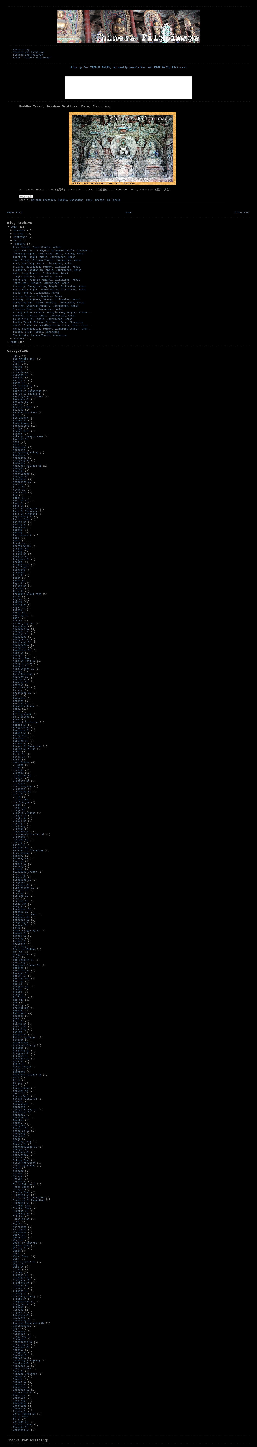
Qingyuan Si (21, 1053)
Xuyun (17, 1328)
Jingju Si (19, 816)
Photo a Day (21, 49)
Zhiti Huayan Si (24, 1414)
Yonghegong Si (22, 1342)
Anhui (17, 364)
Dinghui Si (20, 548)
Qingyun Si (20, 1056)
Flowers (18, 589)
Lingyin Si (20, 890)
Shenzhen (19, 1136)
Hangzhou (19, 698)
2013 (14, 227)
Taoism (17, 1179)
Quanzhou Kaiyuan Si (27, 1075)
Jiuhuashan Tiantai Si (28, 834)
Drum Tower (20, 567)
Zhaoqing (19, 1395)
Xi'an (17, 1270)
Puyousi (18, 1040)
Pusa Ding (19, 1029)
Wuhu (16, 1253)
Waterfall (19, 1237)
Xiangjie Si (21, 1278)
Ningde (17, 992)
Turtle (17, 1224)
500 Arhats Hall (24, 359)
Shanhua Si (20, 1117)
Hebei (17, 709)
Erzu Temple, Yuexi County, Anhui (37, 247)
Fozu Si (18, 591)
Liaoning (19, 874)
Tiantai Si (20, 1211)
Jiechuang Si (22, 791)
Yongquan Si (21, 1347)
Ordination (20, 1008)
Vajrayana (19, 1229)
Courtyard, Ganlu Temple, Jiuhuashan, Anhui (44, 257)
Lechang (18, 866)
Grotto (99, 200)
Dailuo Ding (21, 519)
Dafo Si (18, 506)
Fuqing (17, 602)
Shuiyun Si (20, 1149)
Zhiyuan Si (20, 1422)
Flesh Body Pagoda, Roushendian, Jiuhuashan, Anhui (49, 289)
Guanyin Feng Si (24, 661)
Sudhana (18, 1171)
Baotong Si (20, 402)
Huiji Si (19, 754)
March (18, 240)
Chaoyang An (21, 460)
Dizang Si (19, 554)
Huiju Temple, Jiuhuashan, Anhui (36, 293)
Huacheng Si (21, 730)
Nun (15, 1002)
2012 (14, 342)
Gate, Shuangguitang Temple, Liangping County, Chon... (52, 329)
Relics (17, 1083)
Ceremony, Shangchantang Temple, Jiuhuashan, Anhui (49, 286)
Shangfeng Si (22, 1112)
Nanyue (17, 984)
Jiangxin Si (21, 781)
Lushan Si (19, 941)
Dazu (89, 200)
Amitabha (19, 362)
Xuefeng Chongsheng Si (28, 1323)
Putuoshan (19, 1035)
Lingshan (19, 882)
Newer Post (14, 212)
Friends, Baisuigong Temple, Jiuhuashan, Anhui (46, 267)
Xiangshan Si (22, 1280)
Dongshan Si (21, 559)
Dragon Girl (21, 564)
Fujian (17, 599)
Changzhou (19, 458)
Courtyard (19, 492)
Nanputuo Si (21, 970)
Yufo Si (18, 1371)
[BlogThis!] (23, 196)
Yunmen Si (19, 1376)
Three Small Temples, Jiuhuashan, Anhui (41, 283)
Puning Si (19, 1024)
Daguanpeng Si (22, 516)
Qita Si (18, 1061)
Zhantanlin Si (22, 1392)
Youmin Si (19, 1358)
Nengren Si (20, 986)
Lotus (17, 928)
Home (128, 212)
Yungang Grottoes (25, 1374)
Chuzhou (18, 484)
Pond (16, 1018)
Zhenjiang (19, 1406)
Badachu (18, 378)
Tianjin (18, 1189)
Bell (16, 415)
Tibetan (18, 1216)
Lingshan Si (21, 885)
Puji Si (18, 1021)
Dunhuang (19, 570)
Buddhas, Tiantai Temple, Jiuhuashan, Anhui (44, 316)
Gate (16, 618)
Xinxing (18, 1310)
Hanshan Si (20, 703)
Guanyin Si (20, 666)
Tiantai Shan (22, 1208)
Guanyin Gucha (22, 663)
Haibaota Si (21, 687)
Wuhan (17, 1251)
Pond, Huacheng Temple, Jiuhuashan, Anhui (43, 263)
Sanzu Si (19, 1093)
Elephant (19, 573)
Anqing (17, 367)
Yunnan (17, 1379)
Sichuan (18, 1157)
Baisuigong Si (22, 386)
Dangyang (19, 527)
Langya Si (19, 864)
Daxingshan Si (22, 535)
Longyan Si (20, 925)
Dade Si (18, 503)
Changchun (19, 447)
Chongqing (76, 200)
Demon (17, 540)
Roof (16, 1085)
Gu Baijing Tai (23, 623)
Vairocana (19, 1227)
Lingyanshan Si (23, 888)
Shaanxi (18, 1101)
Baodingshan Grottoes (28, 396)
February (20, 244)
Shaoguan (19, 1125)
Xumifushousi (22, 1326)
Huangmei (19, 738)
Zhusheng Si (21, 1430)
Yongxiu (18, 1350)
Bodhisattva (21, 426)
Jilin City (20, 799)
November (20, 230)
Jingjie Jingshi (24, 813)
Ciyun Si (19, 490)
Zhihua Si (19, 1411)
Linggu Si (19, 877)
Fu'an (17, 597)
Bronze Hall (21, 431)
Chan (16, 444)
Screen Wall (21, 1096)
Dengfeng (19, 543)
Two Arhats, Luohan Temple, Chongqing (40, 335)
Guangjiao (19, 637)
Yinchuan (19, 1334)
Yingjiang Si (22, 1336)
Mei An (17, 952)
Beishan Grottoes (43, 200)
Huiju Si (19, 757)
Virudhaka (19, 1232)
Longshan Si (21, 920)
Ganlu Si (19, 613)
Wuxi (16, 1259)
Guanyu (17, 671)
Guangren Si (21, 639)
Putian (17, 1032)
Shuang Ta (19, 1144)
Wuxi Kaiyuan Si (24, 1262)
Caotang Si (20, 439)
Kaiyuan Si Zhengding (28, 850)
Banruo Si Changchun (27, 391)
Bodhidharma (21, 423)
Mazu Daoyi (20, 946)
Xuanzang (19, 1318)
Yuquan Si (19, 1382)
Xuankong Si (21, 1315)
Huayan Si (19, 743)
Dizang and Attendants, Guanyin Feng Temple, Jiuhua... (52, 312)
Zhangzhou (19, 1387)
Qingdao (18, 1048)
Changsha (19, 450)
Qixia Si (19, 1064)
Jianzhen (19, 783)
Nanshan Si (20, 973)
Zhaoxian (19, 1398)
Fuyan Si (19, 607)
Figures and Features (28, 55)
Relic (17, 1080)
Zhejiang (19, 1400)
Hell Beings (21, 717)
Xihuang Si (20, 1291)
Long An (18, 906)
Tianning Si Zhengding (28, 1200)
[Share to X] (26, 196)
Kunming (18, 861)
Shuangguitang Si (25, 1147)
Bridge (17, 428)
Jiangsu (18, 773)
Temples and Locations (28, 52)
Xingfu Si (19, 1299)
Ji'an (17, 767)
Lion (16, 898)
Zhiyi (17, 1419)
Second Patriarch (25, 1099)
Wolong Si (19, 1248)
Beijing (18, 410)
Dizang (17, 551)
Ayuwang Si (20, 375)
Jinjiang (19, 826)
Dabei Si (19, 498)
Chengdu (18, 471)
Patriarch (19, 1013)
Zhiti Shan (20, 1416)
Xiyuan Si (19, 1312)
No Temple (113, 200)
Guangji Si (20, 634)
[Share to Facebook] (29, 196)
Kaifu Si (19, 845)
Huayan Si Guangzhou (27, 746)
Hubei (17, 751)
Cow (15, 495)
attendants (20, 372)
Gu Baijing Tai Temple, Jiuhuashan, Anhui (43, 319)
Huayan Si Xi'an (24, 749)
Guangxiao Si (22, 642)
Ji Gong (18, 765)
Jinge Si (19, 810)
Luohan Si (19, 933)
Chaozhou (19, 463)
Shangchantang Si (25, 1109)
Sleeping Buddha (24, 1165)
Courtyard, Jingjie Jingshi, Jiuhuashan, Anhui (46, 280)
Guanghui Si (21, 631)
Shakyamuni (20, 1104)
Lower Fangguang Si (26, 930)
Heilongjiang (22, 714)
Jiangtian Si (22, 775)
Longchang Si (22, 909)
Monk (16, 957)
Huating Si (20, 741)
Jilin (17, 797)
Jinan (17, 805)
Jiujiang (19, 837)
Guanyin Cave (22, 658)
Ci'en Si (19, 487)
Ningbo (17, 989)
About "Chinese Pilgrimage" (32, 57)
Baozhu (17, 404)
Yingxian (19, 1339)
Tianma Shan (21, 1192)
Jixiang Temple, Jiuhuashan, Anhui (37, 296)
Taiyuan (18, 1176)
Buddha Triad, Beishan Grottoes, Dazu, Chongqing (48, 322)
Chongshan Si (22, 482)
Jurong (17, 842)
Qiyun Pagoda (22, 1067)
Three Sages (21, 1187)
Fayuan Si (19, 586)
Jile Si (18, 794)
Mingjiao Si (21, 954)
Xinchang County (24, 1296)
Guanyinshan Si (23, 669)
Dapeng (17, 530)
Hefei (17, 711)
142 (15, 356)
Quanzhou (19, 1072)
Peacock (18, 1016)
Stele (17, 1168)
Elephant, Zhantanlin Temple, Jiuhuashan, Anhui (47, 270)
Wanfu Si (19, 1235)
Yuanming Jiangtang (26, 1360)
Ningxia (18, 994)
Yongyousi (19, 1352)
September (21, 237)
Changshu (19, 455)
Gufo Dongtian (22, 674)
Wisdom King (21, 1245)
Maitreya (19, 944)
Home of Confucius (25, 722)
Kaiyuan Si (20, 848)
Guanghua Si (21, 629)
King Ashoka (21, 853)
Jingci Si (19, 808)
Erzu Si (18, 575)
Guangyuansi (21, 645)
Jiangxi (18, 778)
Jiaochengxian (22, 786)
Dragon (17, 562)
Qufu (16, 1077)
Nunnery (18, 1005)
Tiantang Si (21, 1213)
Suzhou (17, 1173)
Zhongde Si (20, 1427)
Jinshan (18, 829)
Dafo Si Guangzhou (25, 508)
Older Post (242, 212)
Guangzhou (19, 647)
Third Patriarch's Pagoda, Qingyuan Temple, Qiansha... (52, 250)
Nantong (18, 981)
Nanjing (18, 968)
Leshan (17, 869)
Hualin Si (19, 733)
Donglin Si (20, 556)
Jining (17, 824)
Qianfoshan (20, 1043)
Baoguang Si (21, 399)
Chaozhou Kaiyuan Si (27, 466)
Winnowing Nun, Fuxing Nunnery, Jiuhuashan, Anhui (48, 302)
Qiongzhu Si (21, 1059)
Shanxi (17, 1123)
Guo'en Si (19, 679)
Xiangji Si (20, 1275)
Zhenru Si (19, 1408)
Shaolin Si (20, 1128)
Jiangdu (18, 770)
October (19, 233)
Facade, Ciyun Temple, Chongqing (36, 332)
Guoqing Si (20, 682)
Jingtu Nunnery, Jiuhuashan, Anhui (37, 276)
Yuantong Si (21, 1363)
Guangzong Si (22, 650)
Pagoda (17, 1010)
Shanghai (19, 1115)
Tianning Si (21, 1195)
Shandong (19, 1107)
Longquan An (21, 917)
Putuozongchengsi (25, 1037)
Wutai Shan (20, 1256)
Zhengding (19, 1403)
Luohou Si (19, 936)
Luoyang (18, 938)
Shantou (18, 1120)
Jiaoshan (19, 789)
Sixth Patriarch (24, 1163)
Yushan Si (19, 1384)
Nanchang (19, 962)
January (19, 339)
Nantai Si (19, 976)
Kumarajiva (20, 858)
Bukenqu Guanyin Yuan (28, 436)
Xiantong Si (21, 1283)
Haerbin (18, 685)
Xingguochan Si (23, 1302)
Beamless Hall (22, 407)
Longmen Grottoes (25, 914)
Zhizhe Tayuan (22, 1424)
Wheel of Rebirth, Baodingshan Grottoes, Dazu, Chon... (52, 325)
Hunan (17, 759)
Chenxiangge (21, 474)
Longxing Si (21, 922)
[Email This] (20, 196)
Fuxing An (19, 605)
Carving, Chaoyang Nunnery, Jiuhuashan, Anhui (46, 306)
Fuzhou (17, 610)
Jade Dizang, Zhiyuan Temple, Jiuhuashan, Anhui (47, 260)
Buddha (62, 200)
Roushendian (21, 1088)
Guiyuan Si (20, 677)
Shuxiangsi (20, 1155)
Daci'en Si (20, 500)
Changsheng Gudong (25, 452)
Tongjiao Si (21, 1219)
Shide (17, 1139)
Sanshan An (20, 1091)
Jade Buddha (21, 762)
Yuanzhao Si (21, 1366)
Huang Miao (20, 735)
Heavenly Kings (23, 706)
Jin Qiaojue (21, 802)
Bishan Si (19, 420)
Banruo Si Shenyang (26, 394)
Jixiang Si (20, 840)
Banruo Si (19, 388)
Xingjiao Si (21, 1304)
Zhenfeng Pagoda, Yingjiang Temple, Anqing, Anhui (48, 254)
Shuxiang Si (21, 1152)
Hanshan (18, 701)
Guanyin (18, 655)
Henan (17, 719)
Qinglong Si (21, 1051)
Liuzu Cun (19, 904)
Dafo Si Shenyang (25, 511)
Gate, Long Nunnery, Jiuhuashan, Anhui (40, 273)
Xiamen (17, 1272)
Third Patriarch (24, 1184)
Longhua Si (20, 912)
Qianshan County (24, 1045)
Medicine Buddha (24, 949)
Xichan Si (19, 1288)
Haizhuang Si (22, 693)
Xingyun (18, 1307)
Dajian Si (19, 522)
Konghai (18, 856)
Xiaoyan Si (20, 1286)
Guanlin (18, 653)
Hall (16, 695)
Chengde (18, 468)
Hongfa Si (19, 725)
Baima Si (19, 383)
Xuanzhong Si (22, 1320)
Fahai (17, 578)
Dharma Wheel (22, 546)
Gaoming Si (20, 615)
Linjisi (18, 893)
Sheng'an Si (21, 1131)
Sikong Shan (21, 1160)
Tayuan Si (19, 1181)
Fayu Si (18, 583)
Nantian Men (21, 978)
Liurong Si (20, 901)
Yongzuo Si (20, 1355)
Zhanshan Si (21, 1390)
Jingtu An (19, 818)
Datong (17, 532)
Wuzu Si (18, 1267)
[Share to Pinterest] (31, 196)
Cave (16, 442)
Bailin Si (19, 380)
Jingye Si (19, 821)
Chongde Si (20, 476)
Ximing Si (19, 1294)
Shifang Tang (22, 1141)
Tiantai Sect (22, 1205)
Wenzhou (18, 1240)
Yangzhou (19, 1331)
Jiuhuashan (20, 832)
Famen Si (19, 581)
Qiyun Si (19, 1069)
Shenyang (19, 1133)
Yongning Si (21, 1344)
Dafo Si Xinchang (25, 514)
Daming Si (19, 524)
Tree (16, 1221)
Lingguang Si (22, 880)
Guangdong (19, 626)
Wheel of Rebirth (25, 1243)
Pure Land (19, 1026)
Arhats (17, 370)
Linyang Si (20, 896)
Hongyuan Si (21, 727)
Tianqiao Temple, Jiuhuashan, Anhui (38, 309)
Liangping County (25, 872)
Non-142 (18, 1000)
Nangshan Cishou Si (26, 965)
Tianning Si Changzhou (28, 1197)
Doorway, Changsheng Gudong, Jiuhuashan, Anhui (46, 299)
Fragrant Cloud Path (27, 594)
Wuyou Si (19, 1264)
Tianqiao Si (21, 1203)
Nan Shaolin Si (23, 960)
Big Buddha (20, 418)
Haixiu (17, 690)
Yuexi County (22, 1368)
